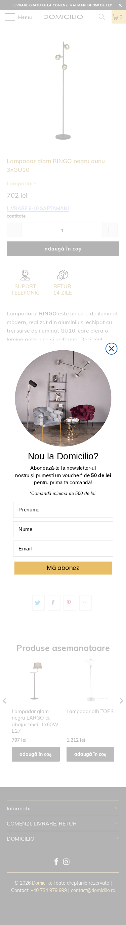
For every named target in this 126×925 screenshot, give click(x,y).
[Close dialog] (111, 349)
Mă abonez (63, 568)
